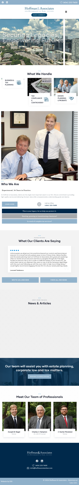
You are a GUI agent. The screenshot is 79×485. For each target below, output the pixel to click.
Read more (58, 352)
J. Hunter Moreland (65, 432)
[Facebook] (3, 2)
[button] (66, 11)
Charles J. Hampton (39, 432)
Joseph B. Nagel (14, 432)
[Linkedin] (7, 2)
